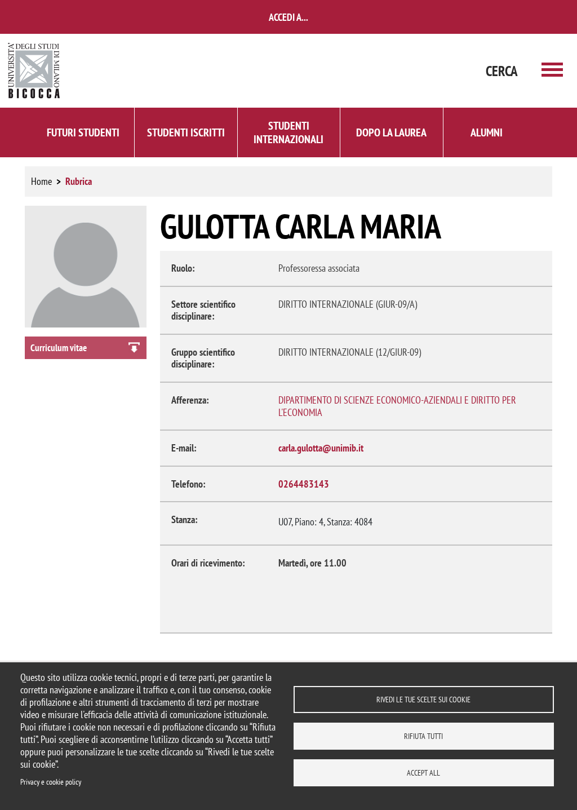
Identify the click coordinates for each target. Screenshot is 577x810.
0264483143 (303, 483)
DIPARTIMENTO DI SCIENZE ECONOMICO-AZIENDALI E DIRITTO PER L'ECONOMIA (397, 406)
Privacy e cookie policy (50, 782)
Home (41, 181)
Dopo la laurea (391, 132)
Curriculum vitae (58, 348)
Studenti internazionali (288, 132)
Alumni (487, 132)
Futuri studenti (83, 132)
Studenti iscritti (186, 132)
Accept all (423, 773)
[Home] (34, 70)
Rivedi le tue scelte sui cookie (423, 699)
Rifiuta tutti (423, 736)
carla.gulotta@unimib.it (320, 447)
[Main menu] (552, 70)
